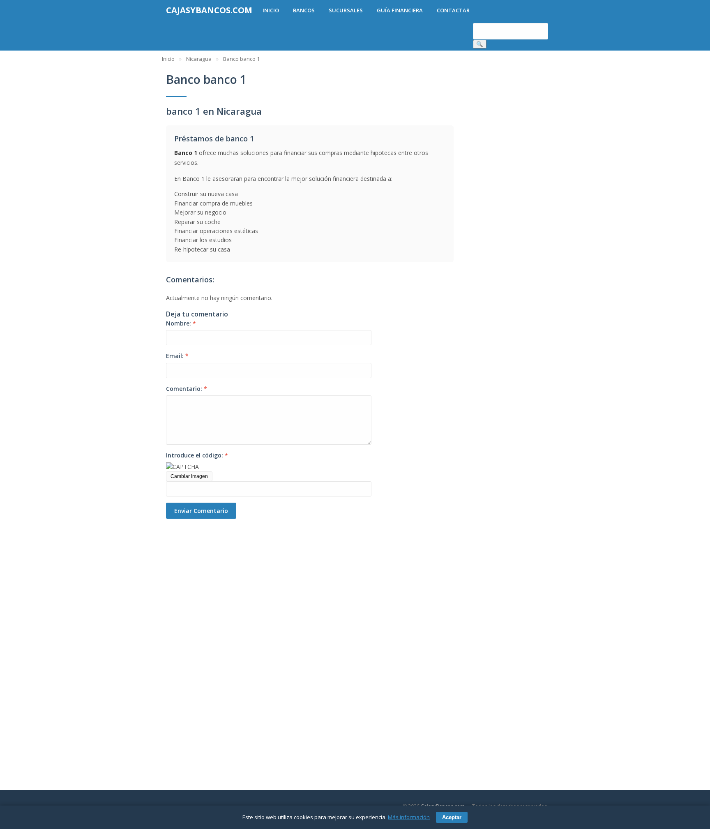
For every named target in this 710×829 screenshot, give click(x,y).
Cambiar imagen (189, 476)
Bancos (304, 10)
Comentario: (186, 389)
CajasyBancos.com (209, 10)
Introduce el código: (197, 455)
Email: (177, 356)
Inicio (271, 10)
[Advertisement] (211, 642)
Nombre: (181, 323)
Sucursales (346, 10)
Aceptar (451, 817)
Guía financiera (400, 10)
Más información (409, 817)
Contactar (453, 10)
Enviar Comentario (201, 511)
